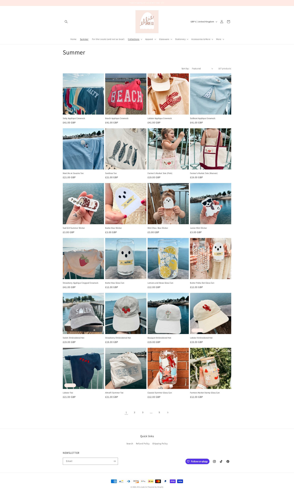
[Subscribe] (114, 461)
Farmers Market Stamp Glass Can (205, 393)
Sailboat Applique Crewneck (202, 118)
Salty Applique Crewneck (74, 118)
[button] (66, 21)
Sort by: (185, 68)
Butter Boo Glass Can (114, 283)
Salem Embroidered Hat (73, 338)
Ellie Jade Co (142, 487)
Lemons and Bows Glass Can (160, 283)
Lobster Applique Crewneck (160, 118)
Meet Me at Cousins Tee (73, 173)
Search (129, 443)
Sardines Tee (111, 173)
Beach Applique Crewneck (116, 118)
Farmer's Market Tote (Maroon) (204, 173)
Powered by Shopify (155, 487)
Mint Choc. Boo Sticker (158, 228)
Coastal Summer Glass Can (160, 393)
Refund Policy (143, 443)
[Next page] (167, 412)
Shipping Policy (160, 443)
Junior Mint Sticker (198, 228)
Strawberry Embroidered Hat (118, 338)
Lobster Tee (68, 393)
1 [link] (126, 412)
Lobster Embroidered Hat (201, 338)
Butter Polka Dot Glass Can (202, 283)
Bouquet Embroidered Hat (159, 338)
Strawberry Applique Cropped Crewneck (80, 283)
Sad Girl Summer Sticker (74, 228)
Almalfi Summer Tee (114, 393)
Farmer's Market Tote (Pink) (160, 173)
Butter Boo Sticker (113, 228)
